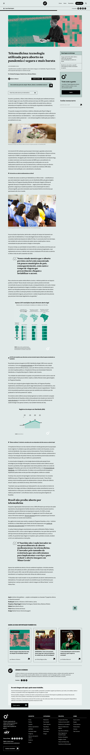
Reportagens (46, 729)
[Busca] (86, 3)
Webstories (46, 719)
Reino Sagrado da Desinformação (62, 734)
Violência (30, 740)
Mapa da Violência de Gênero (63, 727)
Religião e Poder (62, 739)
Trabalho (30, 724)
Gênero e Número (21, 670)
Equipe (75, 722)
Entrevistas (46, 731)
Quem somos (76, 719)
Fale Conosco (76, 731)
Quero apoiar (16, 705)
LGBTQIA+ (30, 729)
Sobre (65, 3)
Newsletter (70, 3)
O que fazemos (76, 724)
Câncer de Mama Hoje (63, 741)
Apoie (70, 92)
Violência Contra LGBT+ (64, 722)
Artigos (45, 733)
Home (60, 3)
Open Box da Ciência (63, 730)
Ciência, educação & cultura (33, 736)
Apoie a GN (79, 3)
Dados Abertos (47, 724)
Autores (75, 729)
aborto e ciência (36, 78)
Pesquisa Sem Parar (63, 719)
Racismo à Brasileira (63, 737)
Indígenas (30, 733)
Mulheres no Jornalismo (64, 724)
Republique (46, 726)
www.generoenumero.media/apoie (11, 743)
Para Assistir (46, 722)
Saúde (29, 742)
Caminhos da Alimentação (64, 744)
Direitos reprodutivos (49, 78)
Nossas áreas (76, 726)
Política (30, 722)
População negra (32, 731)
